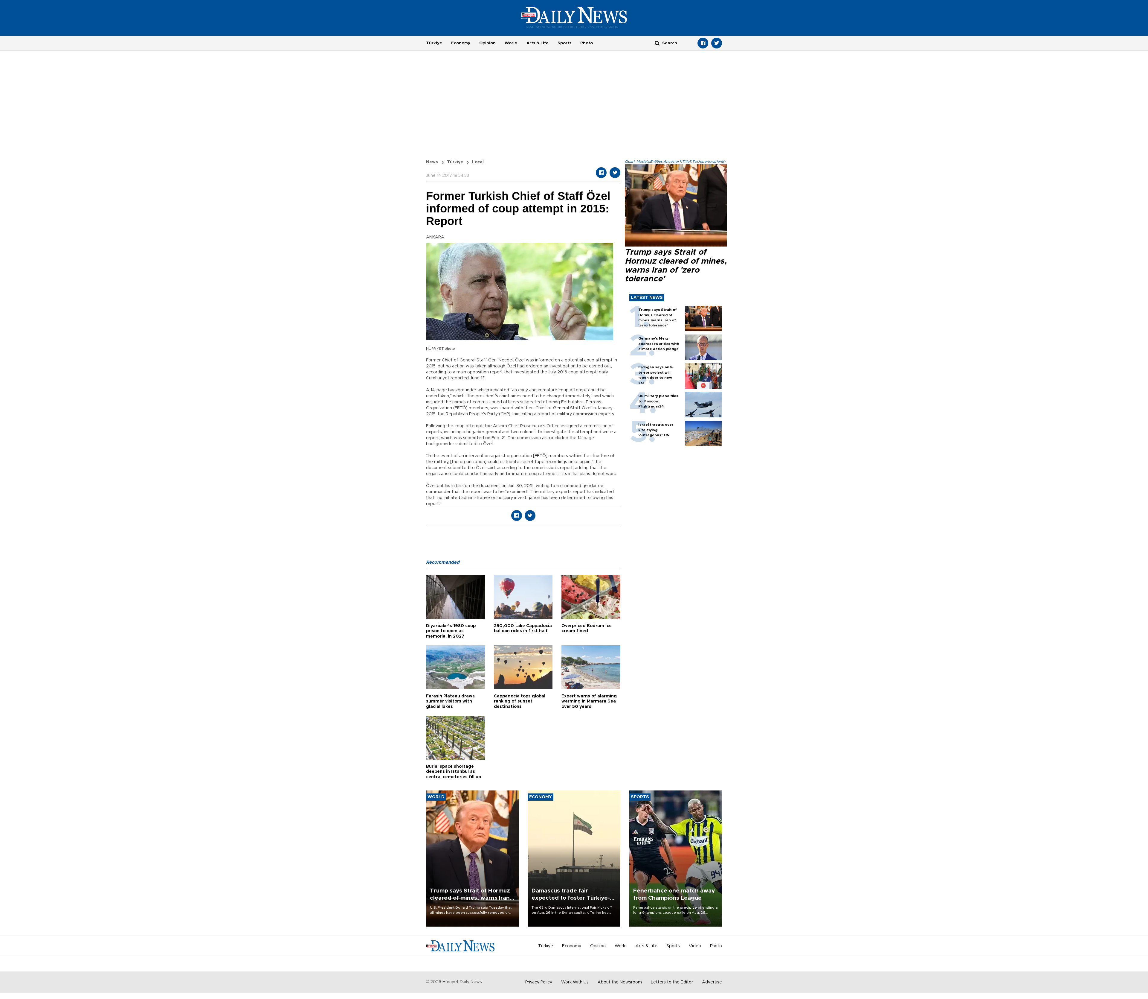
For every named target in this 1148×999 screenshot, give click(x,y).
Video (695, 946)
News (432, 162)
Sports (564, 43)
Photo (586, 43)
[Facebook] (702, 43)
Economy (460, 43)
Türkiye (434, 43)
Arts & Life (537, 43)
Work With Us (575, 982)
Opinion (487, 43)
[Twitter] (716, 43)
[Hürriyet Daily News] (574, 17)
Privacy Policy (538, 982)
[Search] (657, 42)
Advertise (712, 982)
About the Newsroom (620, 982)
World (511, 43)
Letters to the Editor (672, 982)
